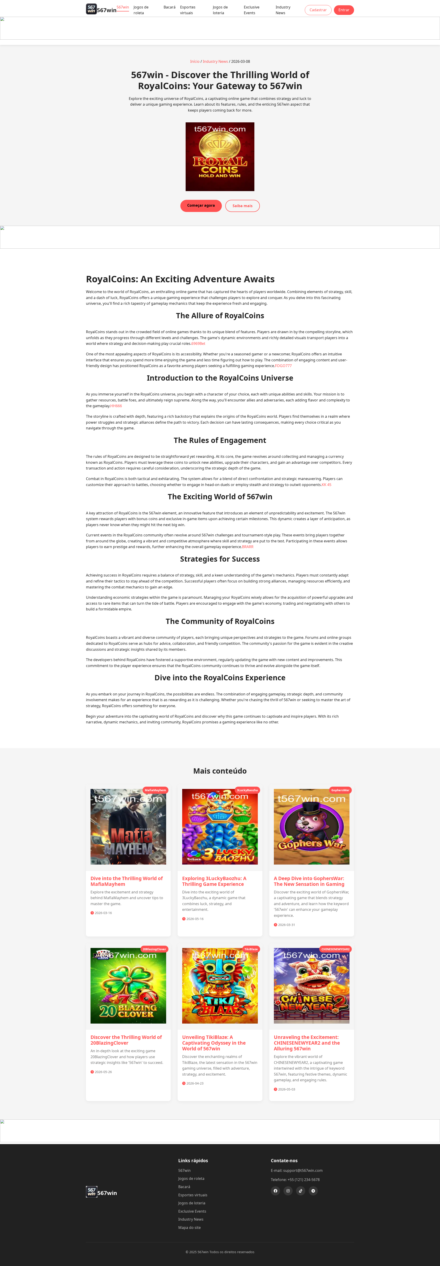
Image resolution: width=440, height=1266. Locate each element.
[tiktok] (300, 1190)
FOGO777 (283, 365)
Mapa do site (189, 1227)
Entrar (343, 9)
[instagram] (288, 1190)
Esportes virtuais (187, 10)
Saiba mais (243, 205)
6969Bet (198, 343)
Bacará (170, 7)
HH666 (116, 405)
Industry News (283, 10)
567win (123, 7)
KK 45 (326, 484)
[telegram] (313, 1190)
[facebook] (275, 1190)
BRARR (247, 546)
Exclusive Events (251, 10)
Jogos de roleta (141, 10)
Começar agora (201, 205)
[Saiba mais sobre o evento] (220, 38)
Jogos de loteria (220, 10)
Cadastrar (318, 9)
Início (195, 61)
